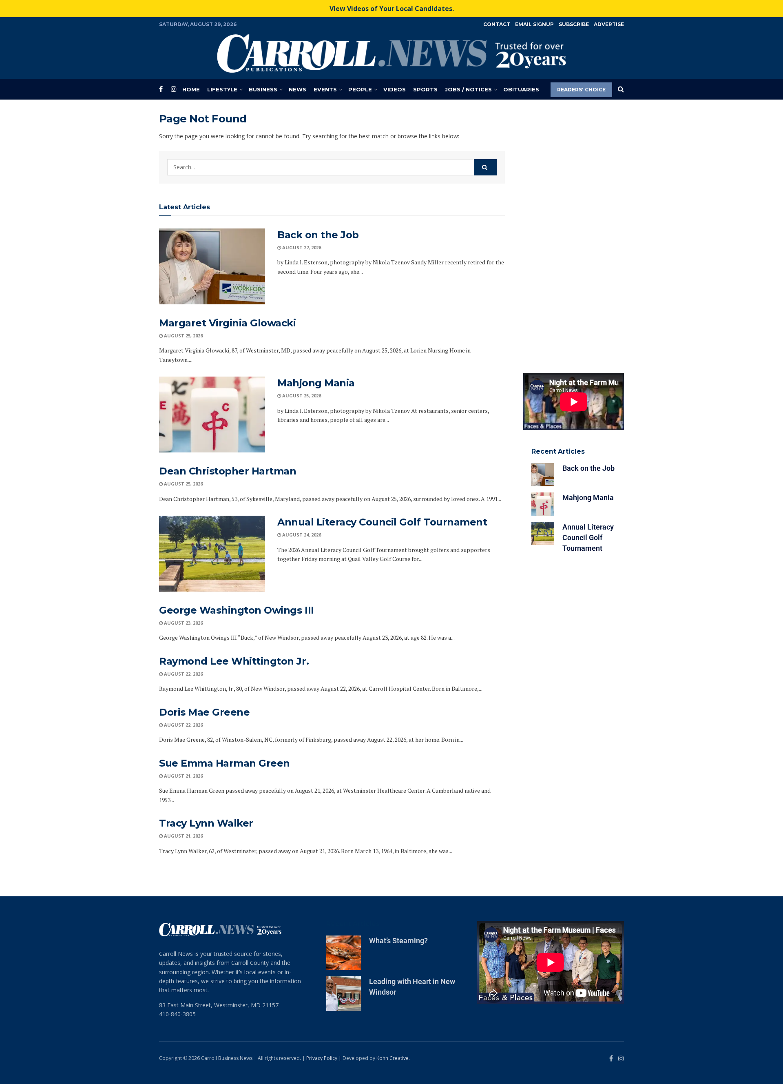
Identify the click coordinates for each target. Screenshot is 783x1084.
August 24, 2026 (301, 535)
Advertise (609, 24)
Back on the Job (318, 235)
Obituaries (521, 89)
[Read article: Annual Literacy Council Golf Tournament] (212, 554)
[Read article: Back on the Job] (212, 266)
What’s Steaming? (398, 940)
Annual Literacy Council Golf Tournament (382, 522)
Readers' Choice (581, 89)
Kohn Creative (392, 1058)
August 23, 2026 (183, 623)
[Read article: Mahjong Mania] (212, 414)
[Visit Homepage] (391, 53)
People (360, 89)
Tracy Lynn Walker (206, 823)
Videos (394, 89)
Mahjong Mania (316, 383)
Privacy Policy (321, 1058)
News (297, 89)
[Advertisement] (573, 234)
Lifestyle (222, 89)
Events (325, 89)
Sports (425, 89)
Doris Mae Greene (204, 712)
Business (263, 89)
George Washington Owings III (236, 610)
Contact (496, 24)
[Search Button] (621, 89)
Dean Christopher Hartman (227, 471)
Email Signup (534, 24)
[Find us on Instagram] (174, 89)
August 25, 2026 (183, 336)
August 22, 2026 (183, 674)
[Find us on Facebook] (161, 89)
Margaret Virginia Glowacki (227, 323)
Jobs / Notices (468, 89)
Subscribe (574, 24)
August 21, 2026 (183, 776)
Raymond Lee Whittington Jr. (234, 661)
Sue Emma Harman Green (224, 763)
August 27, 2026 (301, 247)
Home (191, 89)
